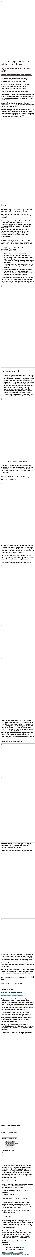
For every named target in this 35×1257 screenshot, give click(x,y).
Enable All (4, 1252)
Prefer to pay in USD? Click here (12, 996)
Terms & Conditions (7, 1128)
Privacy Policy (21, 1128)
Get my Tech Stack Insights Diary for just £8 (16, 75)
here (22, 1247)
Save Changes (18, 1252)
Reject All (11, 1252)
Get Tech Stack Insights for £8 (11, 992)
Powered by (15, 1254)
